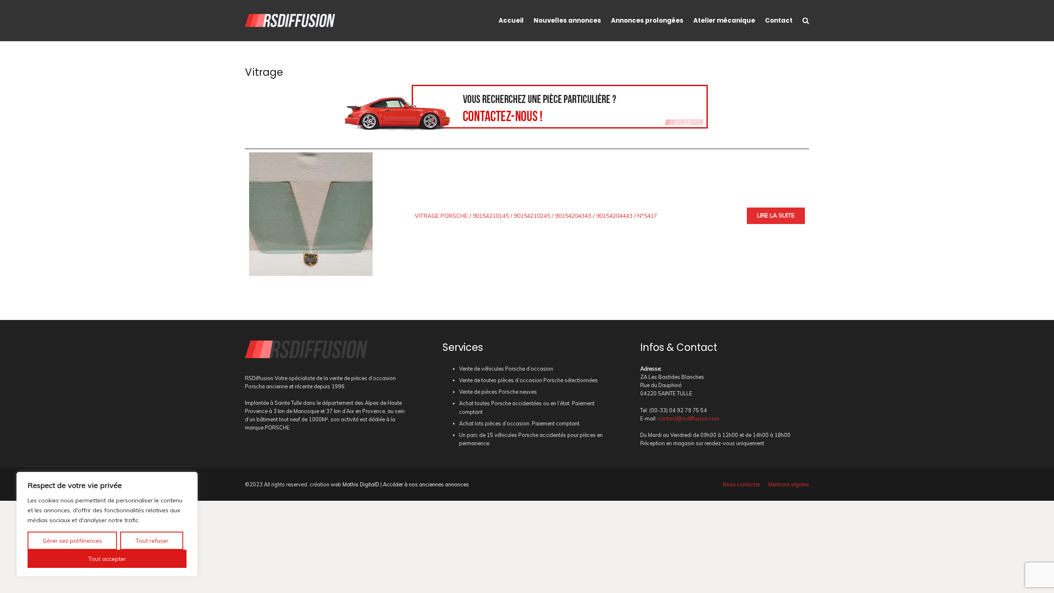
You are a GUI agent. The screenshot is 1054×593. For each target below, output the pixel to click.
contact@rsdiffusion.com (688, 418)
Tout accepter (107, 559)
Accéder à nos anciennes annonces (426, 484)
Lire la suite (776, 215)
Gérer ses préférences (72, 540)
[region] (107, 524)
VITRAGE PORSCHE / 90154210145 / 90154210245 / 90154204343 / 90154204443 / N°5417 (536, 215)
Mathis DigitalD (361, 484)
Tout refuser (151, 540)
